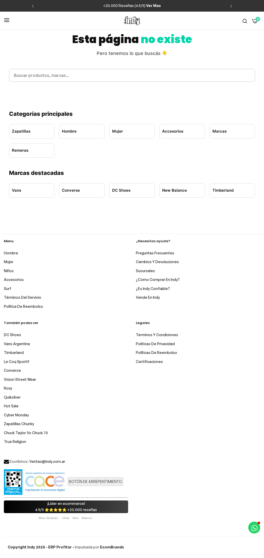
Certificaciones (149, 361)
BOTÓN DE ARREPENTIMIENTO (95, 481)
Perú (75, 518)
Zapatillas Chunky (19, 424)
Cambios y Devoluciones (157, 262)
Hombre (69, 131)
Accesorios (172, 131)
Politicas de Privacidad (155, 344)
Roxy (8, 388)
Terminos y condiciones (157, 335)
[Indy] (132, 21)
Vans (16, 190)
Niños (9, 271)
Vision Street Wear (20, 379)
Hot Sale (11, 406)
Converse (71, 190)
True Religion (15, 441)
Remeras (20, 150)
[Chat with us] (254, 527)
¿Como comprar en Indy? (158, 279)
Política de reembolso (23, 306)
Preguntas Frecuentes (155, 253)
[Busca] (245, 21)
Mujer (117, 131)
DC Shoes (121, 190)
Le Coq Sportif (16, 361)
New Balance (174, 190)
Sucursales (145, 271)
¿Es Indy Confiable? (153, 288)
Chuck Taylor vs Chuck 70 (26, 433)
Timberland (223, 190)
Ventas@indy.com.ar (47, 461)
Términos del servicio (22, 297)
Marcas (219, 131)
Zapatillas (21, 131)
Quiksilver (12, 397)
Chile (65, 518)
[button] (33, 6)
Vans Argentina (17, 344)
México (87, 518)
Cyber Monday (16, 415)
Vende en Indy (148, 297)
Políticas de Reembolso (156, 352)
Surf (7, 288)
